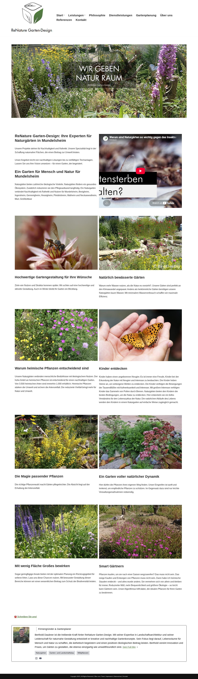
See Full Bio (129, 647)
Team (103, 676)
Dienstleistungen (120, 15)
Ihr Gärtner (103, 605)
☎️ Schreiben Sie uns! (25, 617)
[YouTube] (40, 658)
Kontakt (81, 19)
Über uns (166, 15)
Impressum (109, 676)
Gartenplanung (146, 15)
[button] (64, 15)
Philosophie (97, 15)
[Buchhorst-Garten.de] (31, 17)
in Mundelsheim (128, 605)
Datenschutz (118, 676)
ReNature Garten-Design (74, 605)
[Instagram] (36, 658)
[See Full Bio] (137, 647)
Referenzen (64, 19)
